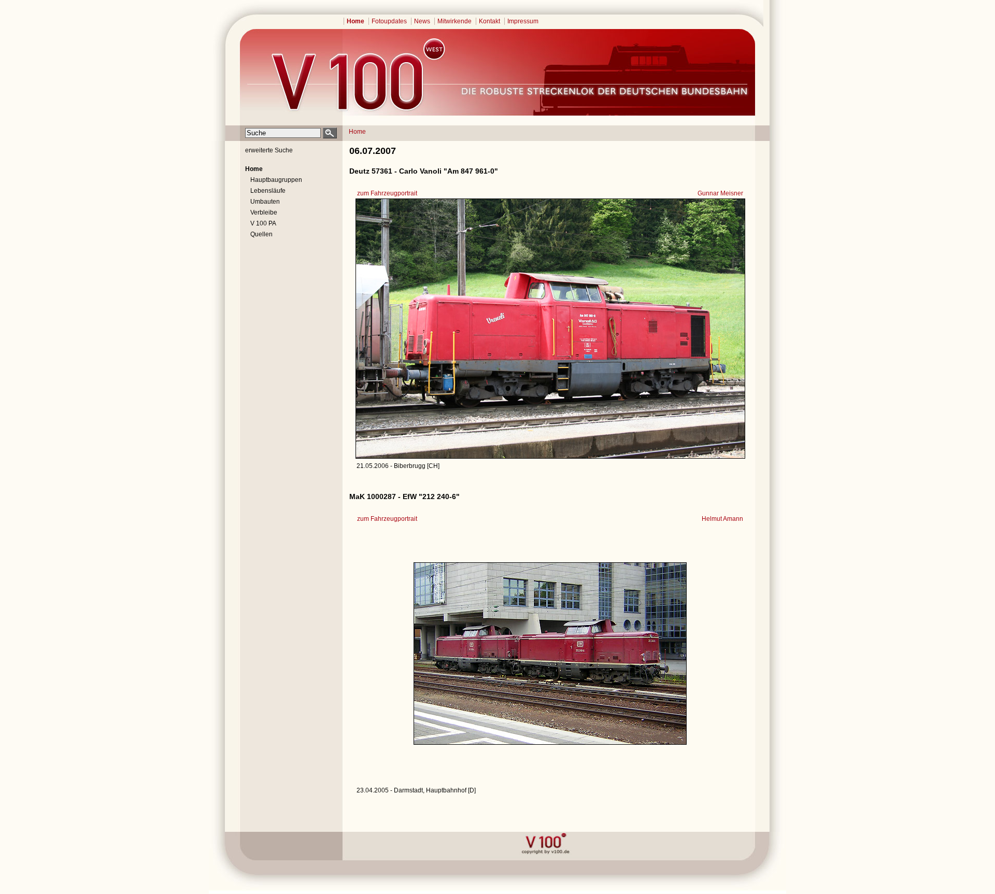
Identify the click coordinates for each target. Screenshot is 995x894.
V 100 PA (263, 223)
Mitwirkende (454, 21)
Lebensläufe (268, 190)
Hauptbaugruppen (276, 179)
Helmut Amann (722, 518)
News (422, 21)
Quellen (261, 234)
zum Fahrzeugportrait (387, 193)
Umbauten (265, 201)
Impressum (522, 21)
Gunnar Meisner (720, 193)
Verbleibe (263, 212)
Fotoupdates (389, 21)
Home (355, 21)
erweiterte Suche (269, 150)
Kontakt (489, 21)
